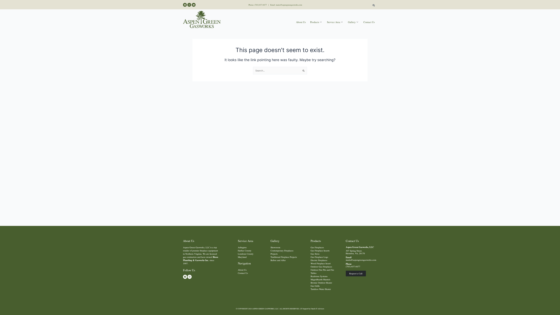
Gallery (352, 22)
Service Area (333, 22)
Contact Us (369, 22)
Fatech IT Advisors (317, 308)
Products (314, 22)
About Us (301, 22)
